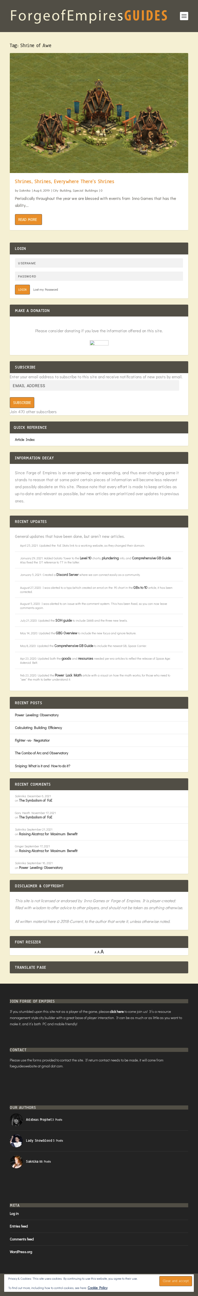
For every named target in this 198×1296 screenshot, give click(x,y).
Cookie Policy (98, 1287)
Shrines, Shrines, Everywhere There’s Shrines (64, 181)
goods (66, 658)
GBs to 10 (140, 587)
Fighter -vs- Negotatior (32, 740)
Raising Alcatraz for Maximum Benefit (48, 833)
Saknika (24, 190)
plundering (110, 557)
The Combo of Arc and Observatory (41, 752)
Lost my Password (45, 289)
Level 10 (86, 557)
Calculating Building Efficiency (38, 727)
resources (85, 658)
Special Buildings (85, 190)
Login (22, 290)
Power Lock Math (68, 675)
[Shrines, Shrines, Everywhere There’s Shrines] (99, 113)
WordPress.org (21, 1251)
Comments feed (22, 1239)
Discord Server (67, 574)
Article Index (25, 439)
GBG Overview (66, 632)
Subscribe (22, 402)
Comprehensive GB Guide (151, 557)
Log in (14, 1213)
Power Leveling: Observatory (37, 714)
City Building (62, 190)
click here (117, 1011)
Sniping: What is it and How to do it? (42, 765)
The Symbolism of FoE (35, 800)
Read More (27, 219)
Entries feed (19, 1226)
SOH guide (63, 620)
